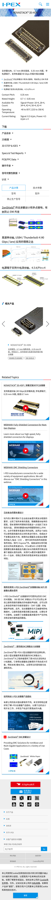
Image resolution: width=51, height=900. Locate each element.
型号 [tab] (13, 193)
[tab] (37, 188)
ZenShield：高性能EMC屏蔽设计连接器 (22, 646)
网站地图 (13, 856)
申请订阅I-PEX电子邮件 (13, 844)
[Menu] (47, 4)
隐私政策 (36, 883)
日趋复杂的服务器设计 (14, 512)
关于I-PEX (10, 832)
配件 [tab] (37, 193)
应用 (8, 819)
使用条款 (13, 861)
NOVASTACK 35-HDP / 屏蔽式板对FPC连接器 (24, 385)
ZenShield (8, 79)
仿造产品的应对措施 (14, 839)
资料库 (8, 825)
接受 (25, 895)
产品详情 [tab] (13, 187)
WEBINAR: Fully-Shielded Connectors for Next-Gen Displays (25, 426)
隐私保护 (38, 856)
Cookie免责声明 (38, 861)
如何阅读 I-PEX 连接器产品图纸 (17, 696)
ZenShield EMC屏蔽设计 (19, 736)
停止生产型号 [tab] (13, 198)
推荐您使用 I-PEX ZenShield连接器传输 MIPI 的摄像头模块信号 (25, 588)
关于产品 (9, 812)
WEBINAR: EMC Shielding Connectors (21, 467)
